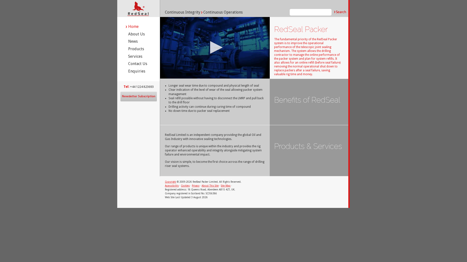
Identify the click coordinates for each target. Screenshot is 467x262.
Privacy (195, 185)
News (133, 41)
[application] (215, 48)
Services (135, 56)
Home (133, 26)
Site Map (226, 185)
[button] (215, 47)
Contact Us (137, 63)
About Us (136, 34)
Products (136, 49)
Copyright (170, 181)
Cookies (185, 185)
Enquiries (136, 71)
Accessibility (172, 185)
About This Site (210, 185)
